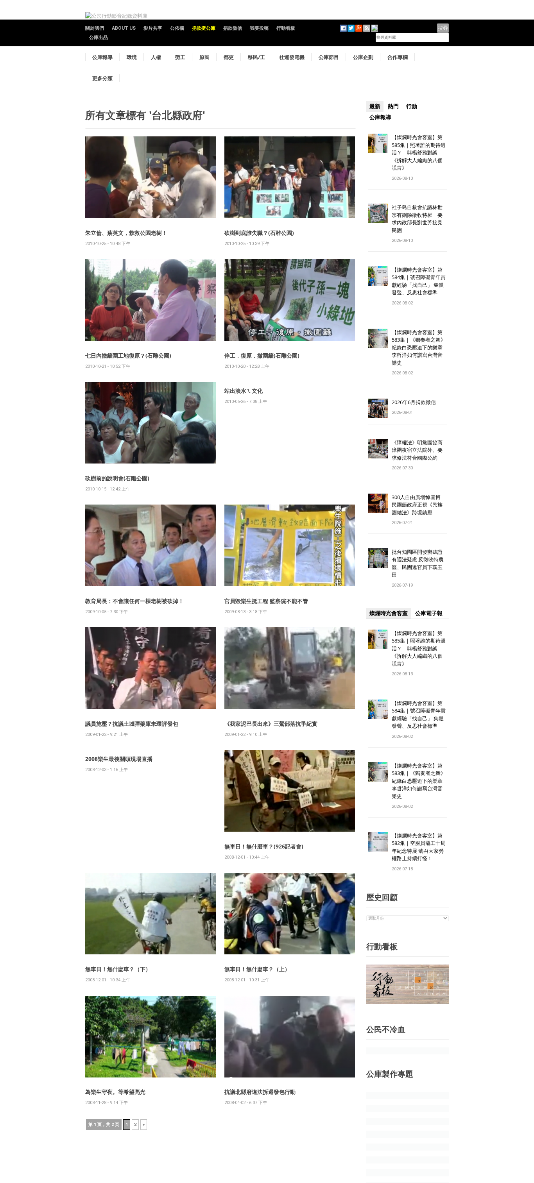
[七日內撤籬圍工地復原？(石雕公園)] (150, 299)
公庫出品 (98, 37)
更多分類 (102, 78)
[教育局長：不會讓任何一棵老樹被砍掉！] (150, 545)
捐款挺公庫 (203, 28)
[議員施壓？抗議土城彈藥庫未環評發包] (150, 668)
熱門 (393, 106)
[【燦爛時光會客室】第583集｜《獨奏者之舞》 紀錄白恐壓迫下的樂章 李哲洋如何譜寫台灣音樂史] (378, 338)
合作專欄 (397, 57)
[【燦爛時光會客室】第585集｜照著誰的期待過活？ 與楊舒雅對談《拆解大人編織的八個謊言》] (378, 143)
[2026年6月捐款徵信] (378, 408)
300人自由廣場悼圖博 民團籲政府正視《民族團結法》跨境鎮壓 (419, 505)
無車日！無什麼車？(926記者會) (263, 846)
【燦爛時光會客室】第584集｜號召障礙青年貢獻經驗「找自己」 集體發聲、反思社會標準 (419, 281)
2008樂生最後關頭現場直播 (118, 758)
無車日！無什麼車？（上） (257, 969)
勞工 (180, 57)
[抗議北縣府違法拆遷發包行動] (289, 1036)
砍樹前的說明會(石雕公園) (117, 478)
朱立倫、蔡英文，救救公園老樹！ (126, 232)
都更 (229, 57)
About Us (124, 28)
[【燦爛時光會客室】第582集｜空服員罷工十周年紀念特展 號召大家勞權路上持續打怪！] (378, 841)
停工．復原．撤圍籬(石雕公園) (261, 355)
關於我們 (94, 28)
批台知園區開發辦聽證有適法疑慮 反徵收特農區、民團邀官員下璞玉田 (418, 563)
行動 (411, 106)
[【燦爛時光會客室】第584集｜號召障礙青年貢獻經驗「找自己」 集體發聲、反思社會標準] (378, 275)
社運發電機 (292, 57)
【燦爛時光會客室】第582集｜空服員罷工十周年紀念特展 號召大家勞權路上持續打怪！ (419, 847)
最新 (374, 106)
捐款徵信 (232, 28)
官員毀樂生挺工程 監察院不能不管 (266, 601)
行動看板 (285, 28)
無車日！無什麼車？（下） (118, 969)
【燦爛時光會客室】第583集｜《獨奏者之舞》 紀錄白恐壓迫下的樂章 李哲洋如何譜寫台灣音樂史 (419, 347)
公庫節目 (329, 57)
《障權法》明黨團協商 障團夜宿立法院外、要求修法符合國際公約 (420, 450)
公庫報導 (102, 57)
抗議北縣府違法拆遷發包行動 (260, 1091)
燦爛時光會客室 (388, 613)
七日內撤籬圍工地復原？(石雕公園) (128, 355)
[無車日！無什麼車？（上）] (289, 913)
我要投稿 (259, 28)
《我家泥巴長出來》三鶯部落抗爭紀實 (270, 723)
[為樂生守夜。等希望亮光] (150, 1036)
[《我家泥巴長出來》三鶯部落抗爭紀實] (289, 668)
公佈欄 (177, 28)
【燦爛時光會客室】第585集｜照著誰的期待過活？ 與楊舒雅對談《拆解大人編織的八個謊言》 (419, 152)
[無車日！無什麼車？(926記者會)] (289, 790)
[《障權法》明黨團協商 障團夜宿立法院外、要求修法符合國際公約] (378, 448)
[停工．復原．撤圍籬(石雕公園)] (289, 299)
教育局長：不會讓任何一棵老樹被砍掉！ (134, 601)
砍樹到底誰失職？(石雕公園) (259, 232)
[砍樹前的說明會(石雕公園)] (150, 422)
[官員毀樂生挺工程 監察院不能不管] (289, 545)
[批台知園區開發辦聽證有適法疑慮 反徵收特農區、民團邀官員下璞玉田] (378, 557)
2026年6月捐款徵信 (414, 402)
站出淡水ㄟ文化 (243, 390)
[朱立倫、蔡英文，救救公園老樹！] (150, 177)
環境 (132, 57)
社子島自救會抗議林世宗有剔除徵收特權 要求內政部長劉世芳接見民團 (417, 219)
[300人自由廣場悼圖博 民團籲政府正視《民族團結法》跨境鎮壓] (378, 503)
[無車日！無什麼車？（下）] (150, 913)
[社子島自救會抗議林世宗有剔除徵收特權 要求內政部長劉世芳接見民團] (378, 213)
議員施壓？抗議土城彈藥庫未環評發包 (131, 723)
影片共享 (152, 28)
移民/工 (256, 57)
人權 (156, 57)
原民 (204, 57)
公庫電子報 (429, 613)
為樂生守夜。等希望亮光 (115, 1091)
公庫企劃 (363, 57)
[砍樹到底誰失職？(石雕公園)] (289, 177)
